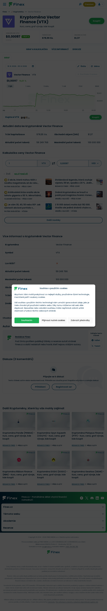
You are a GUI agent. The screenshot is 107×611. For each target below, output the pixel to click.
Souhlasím (26, 320)
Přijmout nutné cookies (53, 320)
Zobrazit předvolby (80, 320)
